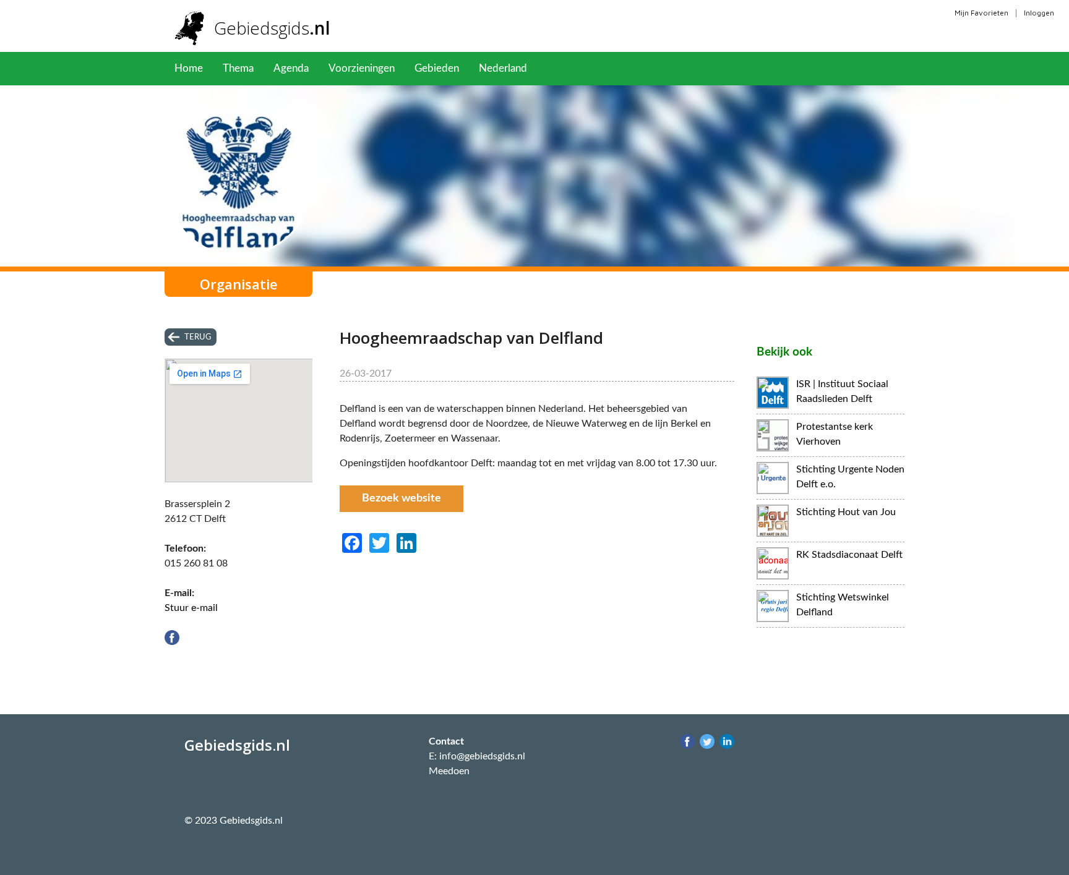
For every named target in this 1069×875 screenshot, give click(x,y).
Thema (238, 68)
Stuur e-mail (191, 608)
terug (198, 337)
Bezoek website (401, 498)
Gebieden (436, 68)
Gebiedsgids (272, 28)
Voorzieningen (361, 68)
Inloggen (1039, 12)
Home (188, 68)
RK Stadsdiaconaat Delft (849, 555)
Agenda (291, 68)
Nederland (503, 68)
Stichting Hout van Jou (846, 512)
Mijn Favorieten (981, 12)
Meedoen (449, 771)
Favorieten (571, 68)
